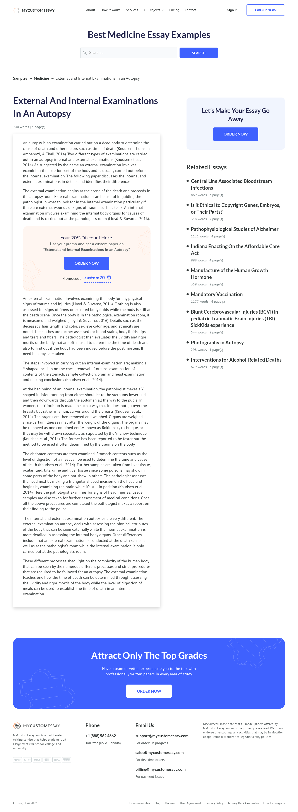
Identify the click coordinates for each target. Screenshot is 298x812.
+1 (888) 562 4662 (101, 735)
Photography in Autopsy (217, 342)
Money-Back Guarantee (243, 803)
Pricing (174, 10)
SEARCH (199, 53)
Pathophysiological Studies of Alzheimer (235, 229)
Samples (20, 78)
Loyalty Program (274, 803)
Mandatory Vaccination (217, 294)
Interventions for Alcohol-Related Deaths (236, 360)
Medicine (41, 78)
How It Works (110, 10)
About (90, 10)
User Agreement (190, 803)
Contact (190, 10)
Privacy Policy (215, 803)
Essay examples (139, 803)
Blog (157, 803)
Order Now (87, 263)
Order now (266, 10)
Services (132, 10)
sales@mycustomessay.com (159, 752)
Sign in (232, 10)
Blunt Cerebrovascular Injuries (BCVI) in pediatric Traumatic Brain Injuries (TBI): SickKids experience (234, 318)
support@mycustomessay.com (161, 735)
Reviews (170, 803)
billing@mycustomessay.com (160, 769)
